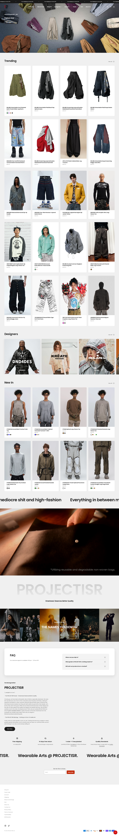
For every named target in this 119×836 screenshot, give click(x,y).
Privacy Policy (7, 809)
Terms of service (8, 812)
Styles (74, 6)
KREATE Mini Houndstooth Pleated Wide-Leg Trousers (99, 264)
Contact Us (7, 807)
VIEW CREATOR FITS (59, 625)
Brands (67, 6)
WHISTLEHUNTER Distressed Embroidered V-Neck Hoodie (42, 264)
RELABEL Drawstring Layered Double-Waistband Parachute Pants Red (45, 161)
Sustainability (7, 814)
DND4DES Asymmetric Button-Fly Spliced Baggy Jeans (16, 318)
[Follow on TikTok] (9, 826)
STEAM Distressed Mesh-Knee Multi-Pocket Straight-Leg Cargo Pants (100, 483)
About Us (88, 6)
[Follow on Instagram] (5, 826)
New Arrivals (40, 6)
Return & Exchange (9, 799)
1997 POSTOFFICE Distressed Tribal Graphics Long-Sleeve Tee (72, 318)
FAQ (5, 802)
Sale (81, 6)
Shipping (6, 797)
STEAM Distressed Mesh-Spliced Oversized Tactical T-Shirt (43, 429)
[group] (59, 28)
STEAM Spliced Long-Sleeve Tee (71, 429)
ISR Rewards (7, 817)
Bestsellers (31, 6)
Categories (57, 6)
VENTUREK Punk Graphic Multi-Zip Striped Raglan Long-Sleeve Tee (16, 264)
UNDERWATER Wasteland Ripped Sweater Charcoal (99, 318)
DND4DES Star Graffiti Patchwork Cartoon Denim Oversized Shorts (16, 161)
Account (6, 794)
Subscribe (70, 772)
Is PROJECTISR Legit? (9, 819)
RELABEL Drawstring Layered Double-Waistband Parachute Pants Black (73, 108)
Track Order (7, 792)
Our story (9, 729)
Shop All (49, 6)
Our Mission (73, 744)
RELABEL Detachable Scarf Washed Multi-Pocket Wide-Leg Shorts (16, 108)
